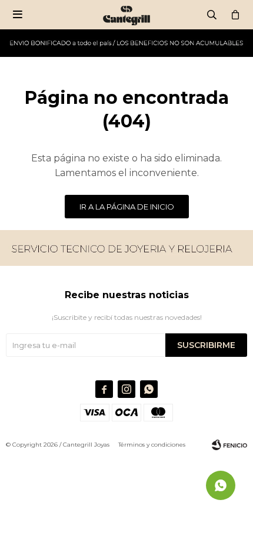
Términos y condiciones (151, 444)
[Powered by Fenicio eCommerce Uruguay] (229, 445)
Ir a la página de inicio (126, 206)
